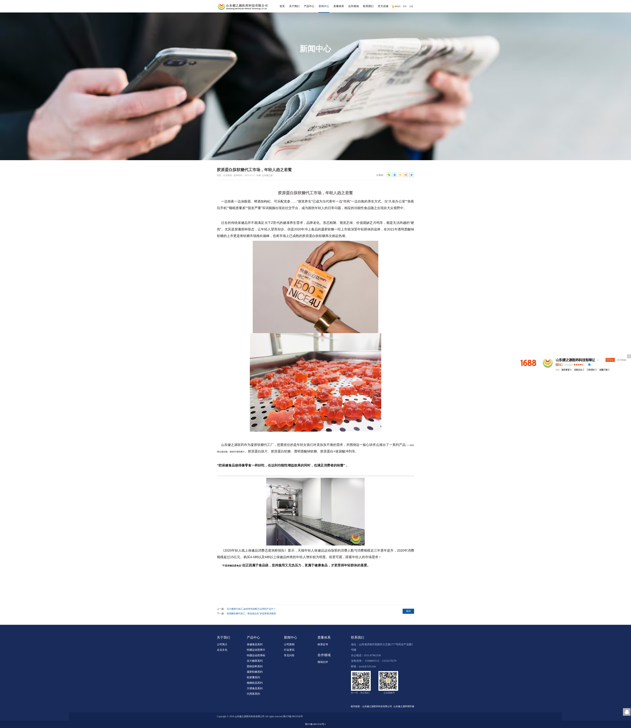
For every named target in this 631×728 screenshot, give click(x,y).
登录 (405, 6)
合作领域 (353, 6)
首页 (282, 6)
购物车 (398, 6)
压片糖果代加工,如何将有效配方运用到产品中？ (251, 609)
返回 (408, 611)
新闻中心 (324, 6)
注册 (411, 6)
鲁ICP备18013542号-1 (315, 724)
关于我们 (294, 6)
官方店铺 (383, 6)
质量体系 (338, 6)
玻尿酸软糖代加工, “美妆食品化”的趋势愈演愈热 (251, 613)
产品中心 (309, 6)
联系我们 (368, 6)
